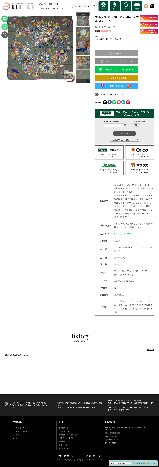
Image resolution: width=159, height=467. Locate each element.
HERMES (108, 39)
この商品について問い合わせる (118, 61)
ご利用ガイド (44, 8)
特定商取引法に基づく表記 (68, 434)
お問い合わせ (58, 8)
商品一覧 (42, 4)
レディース (105, 31)
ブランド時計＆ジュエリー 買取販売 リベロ (80, 456)
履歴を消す (150, 350)
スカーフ (117, 39)
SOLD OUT (118, 53)
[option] (40, 47)
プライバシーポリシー (67, 438)
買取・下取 (53, 4)
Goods (100, 39)
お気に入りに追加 (118, 77)
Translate (152, 463)
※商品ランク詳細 (123, 233)
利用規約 (62, 441)
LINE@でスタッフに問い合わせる (118, 69)
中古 (97, 31)
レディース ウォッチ (20, 431)
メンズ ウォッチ (18, 428)
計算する (124, 133)
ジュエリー (17, 434)
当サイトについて (65, 431)
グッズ (15, 438)
